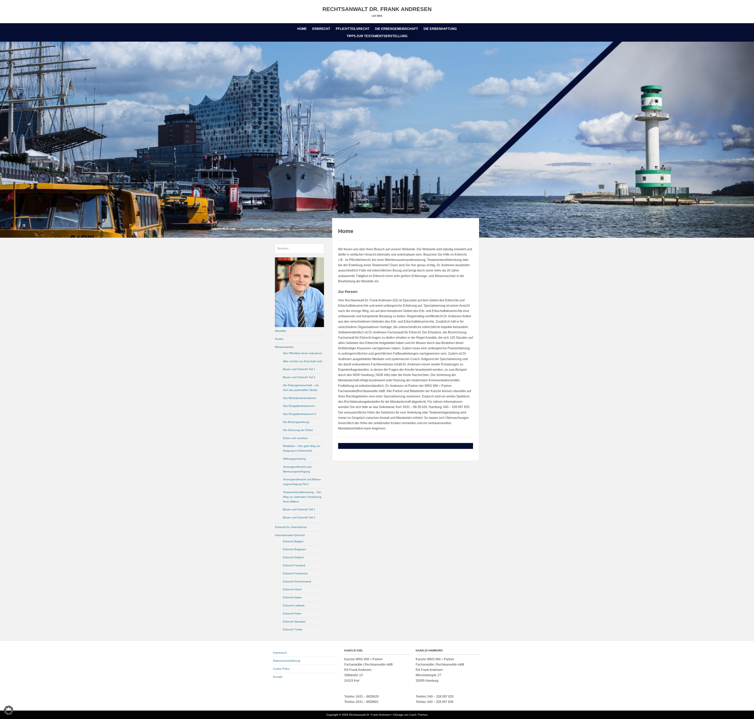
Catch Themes (418, 714)
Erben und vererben (295, 438)
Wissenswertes (284, 346)
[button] (8, 710)
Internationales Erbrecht (290, 535)
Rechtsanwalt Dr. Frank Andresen (377, 9)
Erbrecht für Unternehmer (291, 527)
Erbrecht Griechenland (297, 581)
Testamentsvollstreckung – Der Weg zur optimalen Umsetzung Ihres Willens (302, 497)
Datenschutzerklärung (286, 660)
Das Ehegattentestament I (299, 405)
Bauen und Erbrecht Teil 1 (299, 369)
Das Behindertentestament (299, 398)
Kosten (279, 338)
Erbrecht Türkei (292, 629)
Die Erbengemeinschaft (396, 28)
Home (302, 28)
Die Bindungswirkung (296, 422)
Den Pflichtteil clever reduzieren (302, 353)
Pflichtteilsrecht (353, 28)
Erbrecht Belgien (293, 541)
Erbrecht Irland (292, 589)
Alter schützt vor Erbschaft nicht (302, 361)
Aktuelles (280, 330)
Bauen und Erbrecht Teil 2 (299, 377)
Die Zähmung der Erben (298, 430)
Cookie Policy (281, 668)
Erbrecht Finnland (294, 565)
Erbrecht (321, 28)
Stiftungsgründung (294, 458)
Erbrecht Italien (292, 597)
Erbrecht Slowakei (294, 621)
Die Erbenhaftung (440, 28)
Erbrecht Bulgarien (294, 549)
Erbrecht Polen (292, 613)
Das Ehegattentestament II (299, 413)
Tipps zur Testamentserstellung (377, 36)
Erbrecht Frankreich (295, 573)
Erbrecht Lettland (293, 605)
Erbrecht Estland (293, 557)
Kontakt (277, 676)
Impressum (280, 652)
